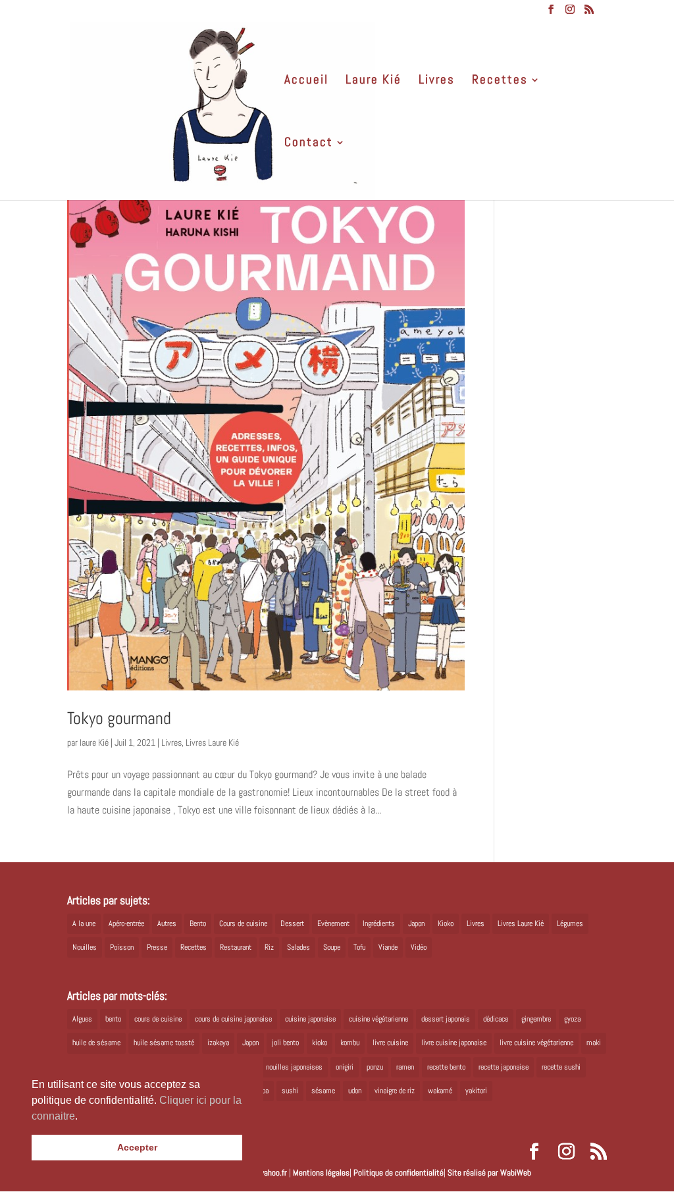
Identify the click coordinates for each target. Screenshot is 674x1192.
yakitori (476, 1090)
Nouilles (84, 947)
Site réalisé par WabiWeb (489, 1172)
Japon (416, 923)
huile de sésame (96, 1042)
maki (593, 1042)
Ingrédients (379, 923)
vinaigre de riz (395, 1090)
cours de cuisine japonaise (233, 1019)
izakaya (218, 1042)
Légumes (570, 923)
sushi (290, 1090)
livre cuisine (390, 1042)
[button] (82, 1117)
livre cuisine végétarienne (536, 1042)
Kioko (446, 923)
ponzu (375, 1067)
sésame (323, 1090)
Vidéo (419, 947)
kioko (319, 1042)
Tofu (359, 947)
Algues (82, 1019)
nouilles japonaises (294, 1067)
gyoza (572, 1019)
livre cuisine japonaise (453, 1042)
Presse (157, 947)
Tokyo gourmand (119, 718)
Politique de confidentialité (398, 1172)
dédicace (495, 1019)
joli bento (285, 1042)
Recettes (500, 81)
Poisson (122, 947)
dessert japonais (445, 1019)
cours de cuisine (158, 1019)
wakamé (440, 1090)
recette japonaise (504, 1067)
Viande (388, 947)
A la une (83, 923)
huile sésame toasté (164, 1042)
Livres (437, 81)
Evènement (333, 923)
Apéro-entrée (126, 923)
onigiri (344, 1067)
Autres (166, 923)
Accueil (306, 81)
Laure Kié (374, 81)
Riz (269, 947)
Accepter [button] (137, 1147)
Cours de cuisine (243, 923)
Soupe (331, 947)
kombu (349, 1042)
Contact (308, 144)
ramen (405, 1067)
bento (113, 1019)
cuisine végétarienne (378, 1019)
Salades (298, 947)
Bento (198, 923)
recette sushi (561, 1067)
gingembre (536, 1019)
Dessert (292, 923)
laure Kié (94, 742)
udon (354, 1090)
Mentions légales (321, 1172)
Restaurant (235, 947)
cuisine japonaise (310, 1019)
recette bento (446, 1067)
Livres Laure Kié (212, 742)
